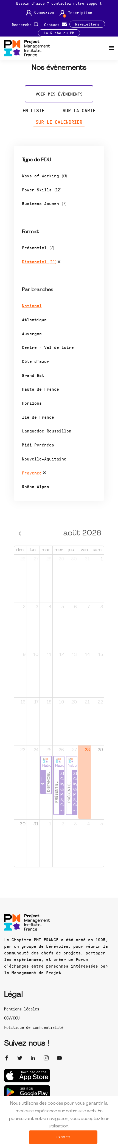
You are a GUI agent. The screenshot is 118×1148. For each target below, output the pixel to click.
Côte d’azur (35, 361)
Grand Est (33, 375)
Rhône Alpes (35, 486)
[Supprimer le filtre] (59, 262)
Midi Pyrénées (38, 445)
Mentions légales (21, 1009)
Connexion (44, 12)
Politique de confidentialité (33, 1027)
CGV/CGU (11, 1018)
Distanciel (39, 261)
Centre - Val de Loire (48, 347)
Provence (32, 473)
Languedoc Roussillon (46, 431)
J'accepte (63, 1137)
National (32, 305)
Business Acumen (44, 203)
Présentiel (38, 247)
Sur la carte (79, 110)
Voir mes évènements (59, 94)
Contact (53, 24)
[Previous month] (20, 533)
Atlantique (34, 319)
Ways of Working (44, 175)
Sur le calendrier (59, 122)
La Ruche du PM (59, 33)
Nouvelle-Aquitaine (44, 459)
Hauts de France (40, 389)
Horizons (32, 403)
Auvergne (32, 333)
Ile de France (38, 417)
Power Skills (41, 189)
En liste (33, 110)
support (94, 3)
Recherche (23, 24)
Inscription (80, 12)
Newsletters (87, 24)
